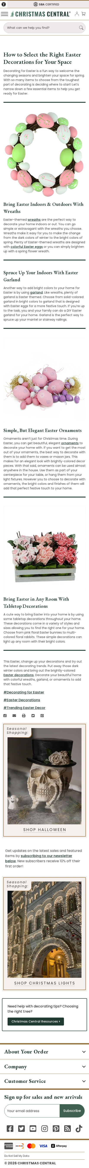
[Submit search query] (81, 28)
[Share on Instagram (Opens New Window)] (44, 1128)
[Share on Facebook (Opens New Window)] (4, 715)
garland (36, 292)
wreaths (34, 219)
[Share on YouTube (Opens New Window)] (33, 1128)
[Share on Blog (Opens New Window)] (67, 1128)
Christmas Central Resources (34, 1021)
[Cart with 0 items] (83, 13)
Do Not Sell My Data (16, 1156)
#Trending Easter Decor (24, 707)
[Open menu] (4, 13)
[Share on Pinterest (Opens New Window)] (42, 715)
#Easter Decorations (21, 700)
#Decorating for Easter (23, 692)
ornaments (70, 443)
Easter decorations (18, 675)
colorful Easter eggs (27, 247)
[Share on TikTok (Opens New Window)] (79, 1128)
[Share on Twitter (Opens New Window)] (33, 715)
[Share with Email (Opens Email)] (14, 715)
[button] (4, 4)
